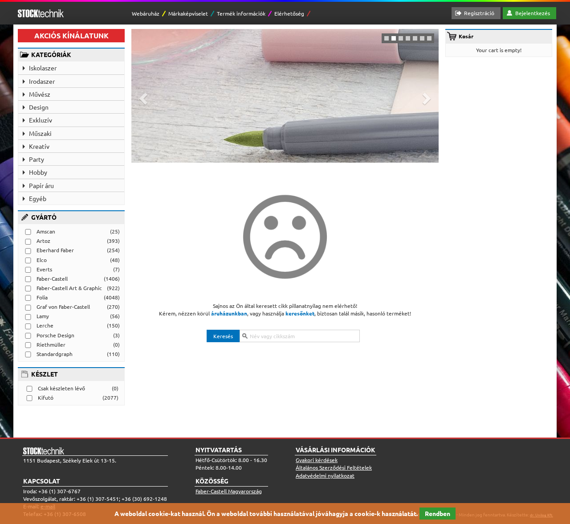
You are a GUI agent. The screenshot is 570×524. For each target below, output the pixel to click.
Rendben (437, 513)
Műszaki (40, 133)
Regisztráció (479, 12)
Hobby (38, 172)
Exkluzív (40, 120)
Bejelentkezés (532, 12)
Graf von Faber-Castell (63, 306)
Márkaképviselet (188, 13)
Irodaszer (42, 81)
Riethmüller (51, 344)
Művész (39, 94)
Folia (42, 297)
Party (36, 159)
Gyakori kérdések (317, 459)
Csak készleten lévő (61, 388)
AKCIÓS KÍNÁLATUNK (71, 35)
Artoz (43, 240)
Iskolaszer (43, 68)
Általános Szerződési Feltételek (334, 467)
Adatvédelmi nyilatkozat (325, 475)
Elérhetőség (289, 13)
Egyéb (37, 198)
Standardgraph (55, 353)
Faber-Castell (52, 278)
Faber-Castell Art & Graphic (69, 287)
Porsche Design (55, 335)
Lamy (43, 315)
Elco (42, 259)
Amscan (46, 231)
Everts (44, 269)
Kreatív (39, 146)
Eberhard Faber (55, 250)
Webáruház (145, 13)
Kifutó (45, 397)
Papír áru (41, 185)
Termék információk (241, 13)
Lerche (45, 325)
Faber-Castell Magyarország (228, 491)
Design (39, 107)
